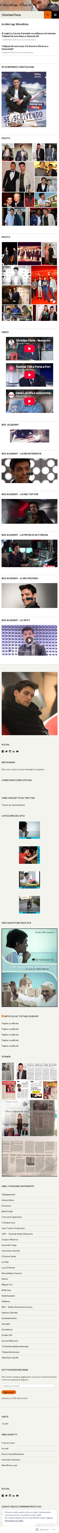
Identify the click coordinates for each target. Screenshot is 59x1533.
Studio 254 (7, 1335)
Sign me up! (9, 1392)
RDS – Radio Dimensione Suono (17, 1307)
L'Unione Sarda (9, 1256)
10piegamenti (8, 1194)
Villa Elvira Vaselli (10, 1357)
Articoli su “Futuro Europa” (21, 1016)
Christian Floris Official (17, 780)
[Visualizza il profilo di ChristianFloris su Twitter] (6, 751)
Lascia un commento (26, 39)
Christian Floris (11, 15)
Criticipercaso (8, 1222)
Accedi (5, 1448)
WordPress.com (9, 1465)
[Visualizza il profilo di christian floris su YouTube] (17, 1495)
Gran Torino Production (13, 1228)
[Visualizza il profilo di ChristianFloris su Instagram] (10, 751)
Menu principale (55, 15)
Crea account (8, 1442)
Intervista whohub (11, 1250)
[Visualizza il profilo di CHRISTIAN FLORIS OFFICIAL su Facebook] (3, 1495)
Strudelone (7, 1329)
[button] (8, 152)
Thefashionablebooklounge (15, 1346)
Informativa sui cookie (14, 1520)
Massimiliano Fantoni (12, 1273)
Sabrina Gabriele (10, 1312)
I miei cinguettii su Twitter (18, 798)
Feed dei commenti (11, 1459)
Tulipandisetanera (10, 1352)
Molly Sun (6, 1290)
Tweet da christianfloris (13, 805)
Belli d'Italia (7, 1211)
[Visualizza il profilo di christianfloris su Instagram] (10, 1495)
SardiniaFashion (9, 1318)
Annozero (6, 1205)
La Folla (5, 1262)
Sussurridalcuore (10, 1340)
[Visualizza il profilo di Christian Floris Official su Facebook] (3, 751)
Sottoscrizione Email (15, 1369)
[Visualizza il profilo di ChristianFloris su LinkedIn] (13, 751)
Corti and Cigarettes (12, 1217)
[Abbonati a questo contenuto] (3, 1016)
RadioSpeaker (8, 1295)
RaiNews (6, 1301)
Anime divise (8, 1200)
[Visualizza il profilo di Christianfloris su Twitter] (6, 1495)
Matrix (5, 1278)
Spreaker (6, 1323)
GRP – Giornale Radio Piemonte (17, 1233)
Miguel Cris (7, 1284)
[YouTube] (17, 751)
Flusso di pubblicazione (13, 1454)
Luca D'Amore (8, 1267)
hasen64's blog (9, 1245)
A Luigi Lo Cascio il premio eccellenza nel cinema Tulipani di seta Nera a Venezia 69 (29, 35)
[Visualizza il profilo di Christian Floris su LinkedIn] (13, 1495)
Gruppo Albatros (10, 1239)
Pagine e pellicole (10, 1023)
